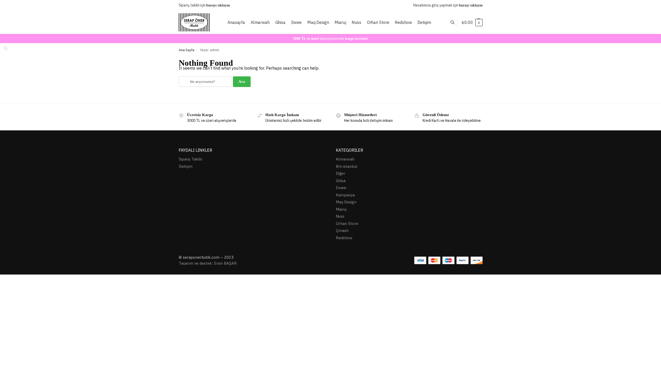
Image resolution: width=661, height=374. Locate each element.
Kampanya (345, 194)
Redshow (344, 237)
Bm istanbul (346, 166)
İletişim (185, 166)
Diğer (340, 173)
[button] (472, 22)
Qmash (342, 230)
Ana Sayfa (186, 50)
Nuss (340, 216)
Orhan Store (347, 223)
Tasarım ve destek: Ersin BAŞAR (208, 263)
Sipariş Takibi (190, 159)
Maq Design (346, 201)
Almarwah (345, 159)
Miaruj (341, 209)
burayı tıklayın (218, 5)
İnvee (341, 187)
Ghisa (340, 180)
